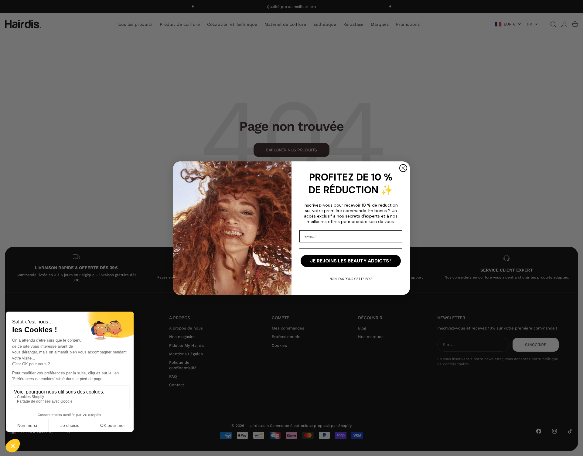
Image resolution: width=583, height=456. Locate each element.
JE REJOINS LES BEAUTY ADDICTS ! (350, 261)
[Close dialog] (403, 168)
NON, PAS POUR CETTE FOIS (350, 279)
